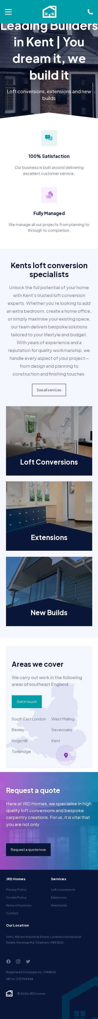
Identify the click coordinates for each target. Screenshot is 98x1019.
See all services (49, 390)
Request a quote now (28, 849)
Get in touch (27, 701)
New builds (59, 905)
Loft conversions (63, 889)
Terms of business (19, 905)
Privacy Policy (16, 889)
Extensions (59, 897)
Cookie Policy (16, 897)
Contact (12, 913)
